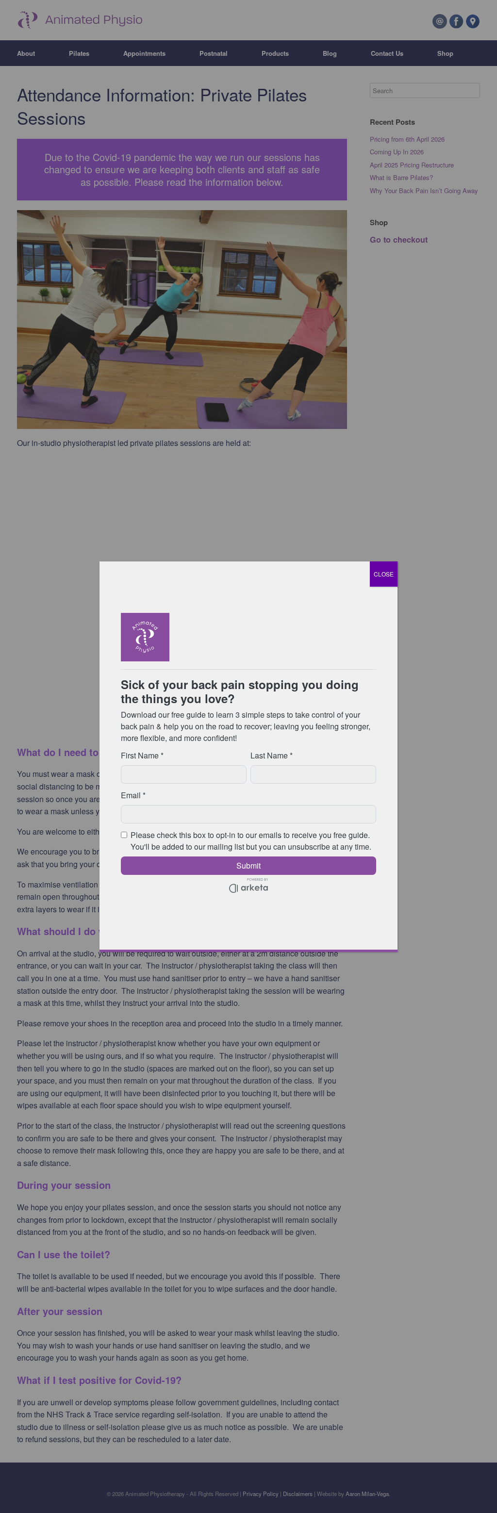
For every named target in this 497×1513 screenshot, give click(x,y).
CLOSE (384, 574)
